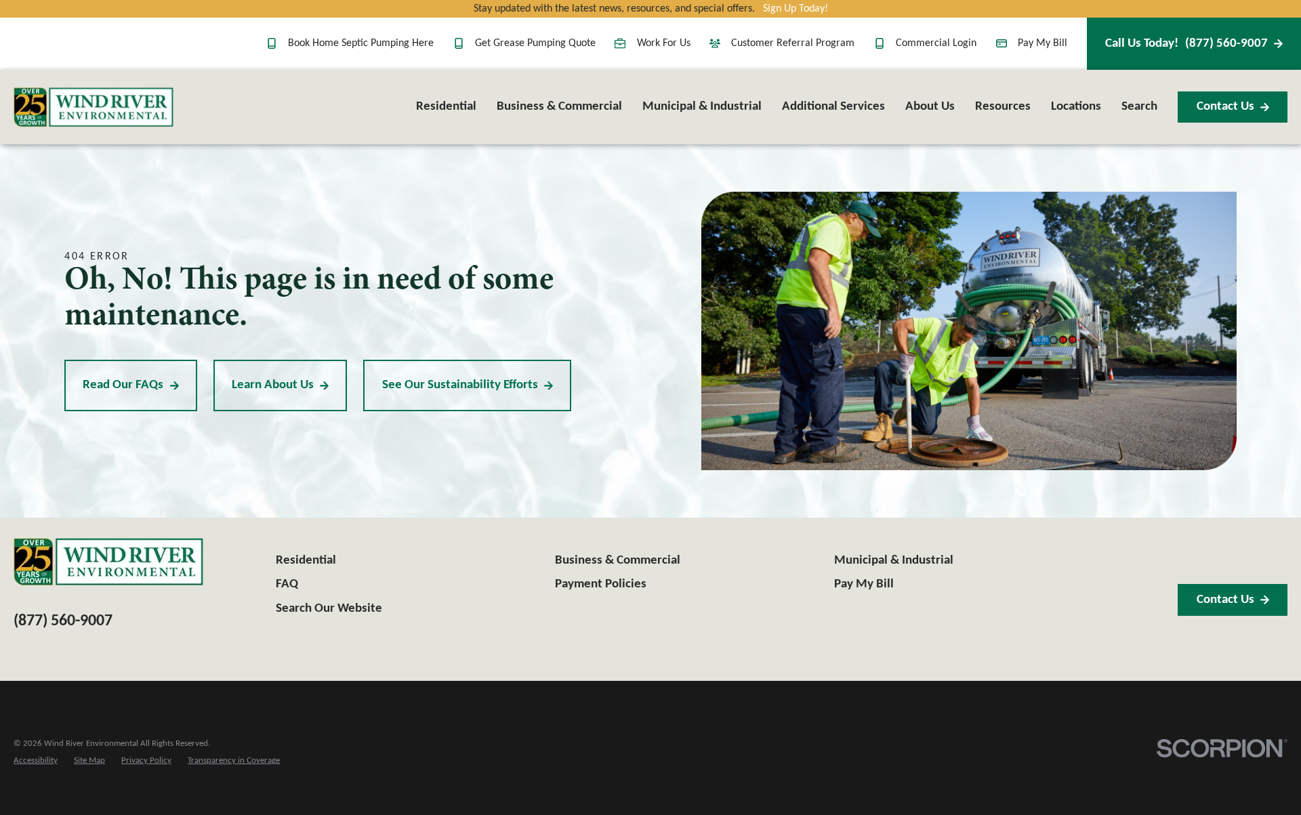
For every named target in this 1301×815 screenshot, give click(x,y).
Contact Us (1225, 106)
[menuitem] (36, 761)
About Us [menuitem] (930, 106)
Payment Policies (600, 584)
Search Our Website (329, 608)
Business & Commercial (617, 560)
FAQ (287, 584)
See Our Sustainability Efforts (460, 385)
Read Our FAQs (123, 385)
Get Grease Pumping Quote (535, 43)
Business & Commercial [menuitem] (559, 106)
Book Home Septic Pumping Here (361, 43)
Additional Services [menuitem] (833, 106)
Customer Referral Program (792, 43)
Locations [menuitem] (1076, 106)
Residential (306, 560)
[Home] (93, 107)
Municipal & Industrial (893, 560)
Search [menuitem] (1139, 106)
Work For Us (663, 43)
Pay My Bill (1042, 43)
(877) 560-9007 (1186, 43)
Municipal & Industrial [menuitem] (702, 106)
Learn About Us (273, 385)
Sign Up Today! (795, 8)
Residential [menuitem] (446, 106)
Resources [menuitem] (1003, 106)
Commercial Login (936, 43)
